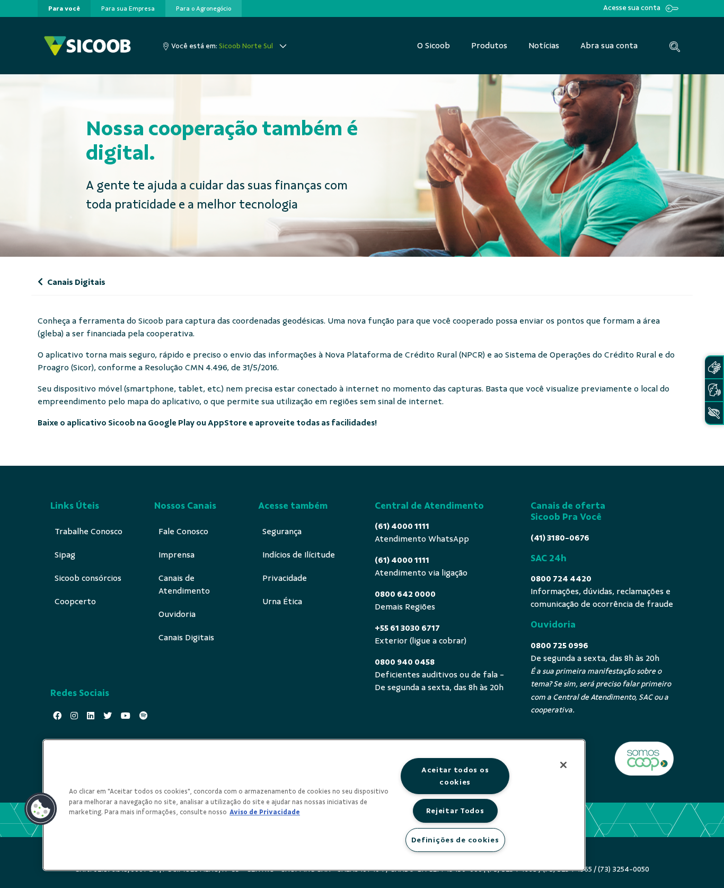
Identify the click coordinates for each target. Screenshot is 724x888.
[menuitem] (64, 8)
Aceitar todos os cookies (455, 775)
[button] (41, 809)
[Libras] (714, 367)
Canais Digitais (75, 282)
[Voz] (714, 390)
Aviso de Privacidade (264, 812)
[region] (314, 805)
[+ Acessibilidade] (714, 413)
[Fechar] (563, 765)
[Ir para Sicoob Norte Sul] (87, 46)
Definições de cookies (455, 839)
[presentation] (64, 8)
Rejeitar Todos (455, 810)
